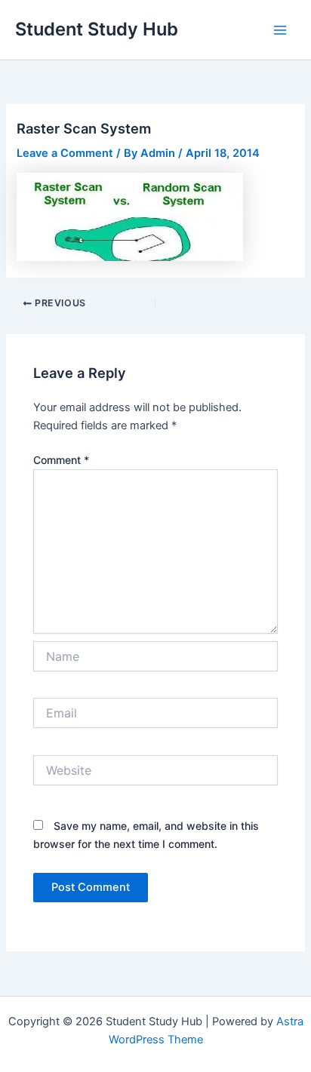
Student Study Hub (96, 29)
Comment (61, 459)
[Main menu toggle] (280, 30)
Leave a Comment (65, 153)
